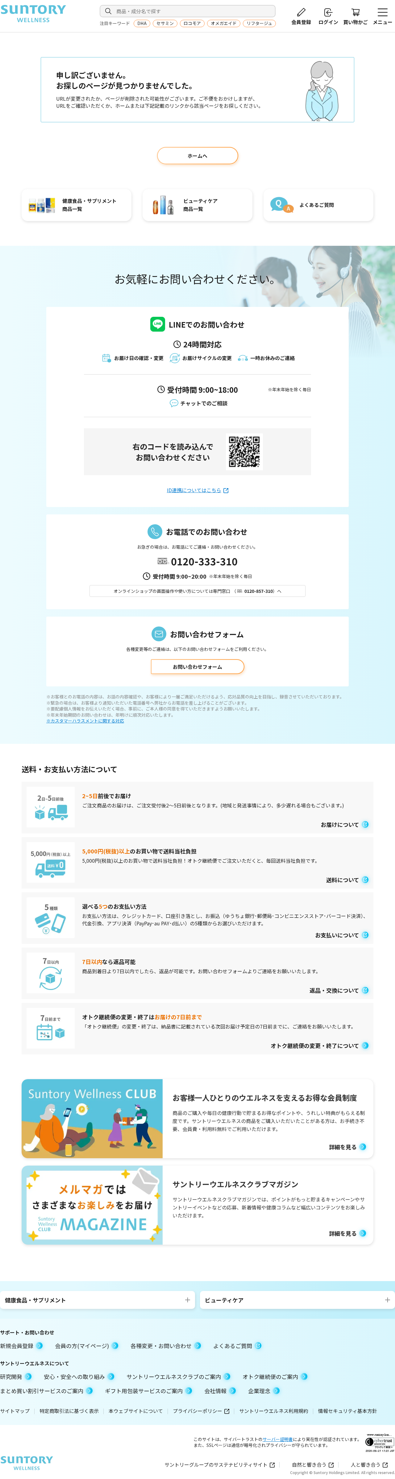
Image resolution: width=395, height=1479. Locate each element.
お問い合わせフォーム (197, 666)
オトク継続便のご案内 (270, 1376)
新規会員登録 (16, 1346)
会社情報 (215, 1391)
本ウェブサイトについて (136, 1410)
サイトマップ (15, 1410)
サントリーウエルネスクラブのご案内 (174, 1376)
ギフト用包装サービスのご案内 (144, 1391)
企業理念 (259, 1391)
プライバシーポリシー (197, 1410)
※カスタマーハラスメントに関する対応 (85, 721)
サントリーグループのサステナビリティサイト (216, 1464)
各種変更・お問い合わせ (161, 1346)
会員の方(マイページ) (82, 1346)
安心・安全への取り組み (74, 1376)
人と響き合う (365, 1464)
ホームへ (197, 155)
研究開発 (11, 1376)
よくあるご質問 (232, 1346)
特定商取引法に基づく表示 (69, 1410)
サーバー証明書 (278, 1439)
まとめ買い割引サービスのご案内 (41, 1391)
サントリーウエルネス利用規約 (273, 1410)
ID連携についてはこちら (194, 490)
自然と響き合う (309, 1464)
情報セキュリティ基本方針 (347, 1410)
